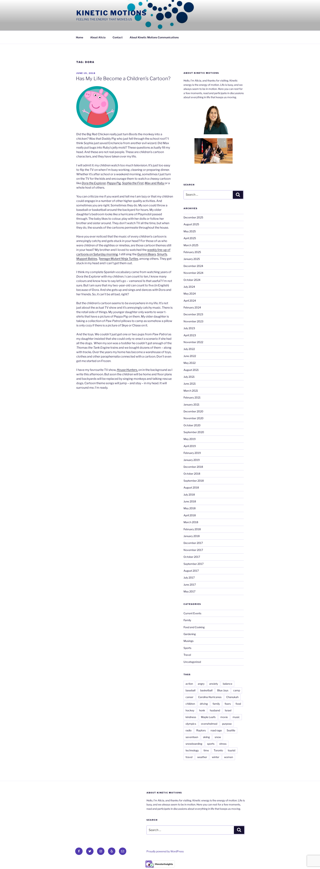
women (228, 757)
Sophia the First (133, 183)
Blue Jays (222, 690)
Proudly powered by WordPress (165, 851)
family (216, 703)
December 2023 (193, 314)
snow (218, 737)
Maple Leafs (208, 717)
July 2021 (189, 376)
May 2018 (190, 508)
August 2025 (191, 224)
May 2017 (189, 591)
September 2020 (194, 432)
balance (227, 683)
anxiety (213, 683)
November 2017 (193, 549)
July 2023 (189, 328)
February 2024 (192, 307)
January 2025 (192, 258)
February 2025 (192, 252)
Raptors (201, 730)
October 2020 (192, 425)
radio (188, 730)
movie (224, 717)
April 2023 (190, 335)
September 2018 (194, 480)
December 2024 (193, 265)
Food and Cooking (194, 627)
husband (215, 710)
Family (187, 620)
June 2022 (190, 356)
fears (228, 703)
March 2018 (191, 522)
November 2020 (194, 418)
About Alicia (98, 37)
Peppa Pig (114, 183)
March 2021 (191, 390)
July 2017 (189, 577)
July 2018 (189, 494)
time (206, 750)
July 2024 (189, 286)
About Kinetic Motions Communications (154, 37)
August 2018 (191, 487)
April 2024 (190, 300)
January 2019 (192, 459)
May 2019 (190, 439)
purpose (227, 723)
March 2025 (191, 245)
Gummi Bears (146, 254)
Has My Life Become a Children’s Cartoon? (123, 78)
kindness (191, 717)
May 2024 (190, 293)
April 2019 (190, 446)
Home (79, 37)
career (189, 697)
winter (215, 757)
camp (236, 690)
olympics (191, 723)
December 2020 (193, 411)
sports (210, 743)
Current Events (192, 613)
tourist (231, 750)
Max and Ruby (155, 183)
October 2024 (192, 279)
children (190, 703)
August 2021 (191, 369)
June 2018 (190, 501)
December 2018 (193, 466)
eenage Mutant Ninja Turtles (119, 258)
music (236, 717)
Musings (189, 640)
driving (204, 703)
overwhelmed (209, 723)
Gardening (190, 634)
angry (201, 683)
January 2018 (192, 536)
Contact (118, 37)
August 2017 (191, 570)
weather (202, 757)
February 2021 (192, 397)
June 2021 (190, 383)
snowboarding (194, 743)
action (189, 683)
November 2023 (193, 321)
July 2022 (189, 348)
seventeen (192, 737)
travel (189, 757)
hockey (190, 710)
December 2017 (193, 542)
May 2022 (190, 362)
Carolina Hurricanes (209, 697)
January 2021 (191, 404)
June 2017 (190, 584)
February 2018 (192, 529)
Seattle (231, 730)
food (238, 703)
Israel (228, 710)
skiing (206, 737)
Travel (187, 654)
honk (202, 710)
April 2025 (190, 238)
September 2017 (194, 563)
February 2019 (192, 452)
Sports (187, 647)
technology (192, 750)
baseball (190, 690)
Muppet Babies (86, 258)
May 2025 (190, 231)
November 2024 (193, 272)
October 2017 (192, 556)
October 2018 (192, 473)
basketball (206, 690)
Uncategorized (192, 661)
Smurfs (162, 254)
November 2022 (193, 342)
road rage (216, 730)
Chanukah (232, 697)
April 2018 (190, 515)
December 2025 (193, 217)
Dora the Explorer (94, 183)
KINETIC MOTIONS (111, 13)
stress (222, 743)
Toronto (218, 750)
